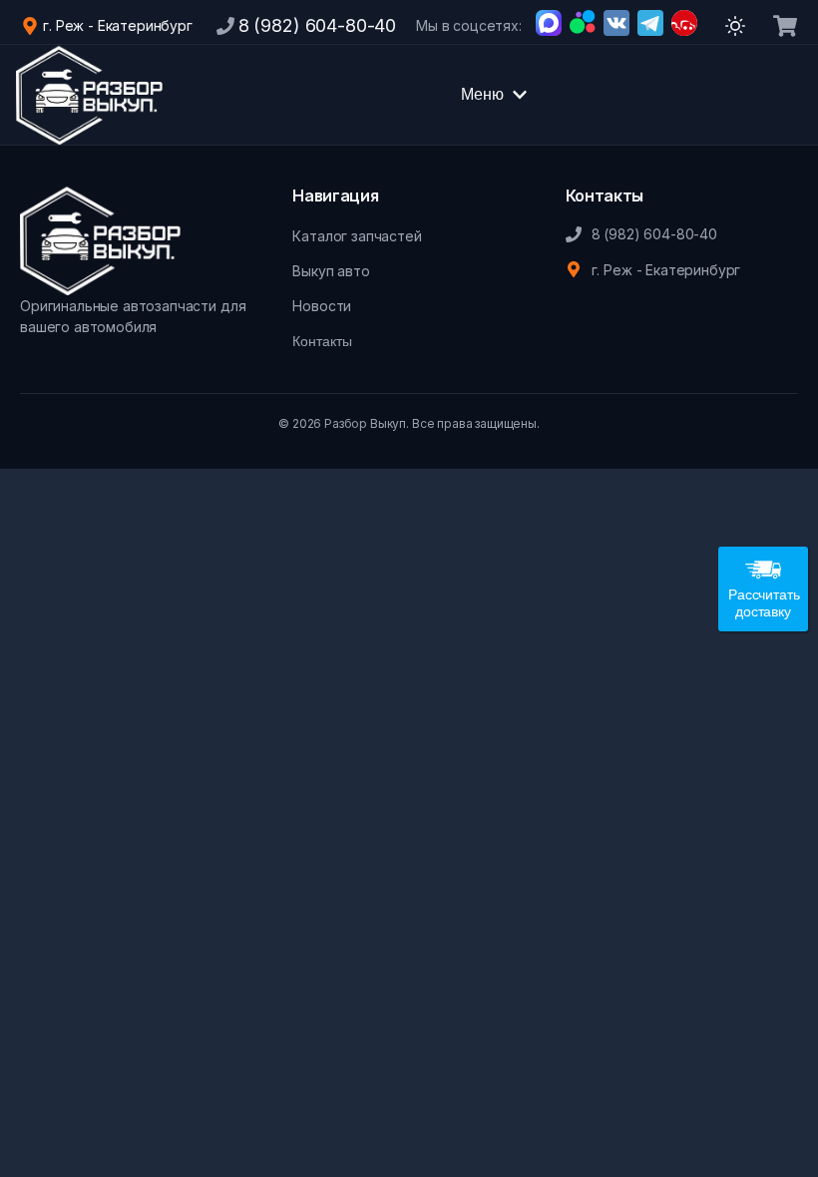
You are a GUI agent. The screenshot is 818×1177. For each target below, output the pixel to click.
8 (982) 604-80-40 (317, 25)
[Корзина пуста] (785, 26)
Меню (482, 94)
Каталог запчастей (356, 235)
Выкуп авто (330, 270)
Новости (321, 305)
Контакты (322, 341)
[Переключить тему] (735, 26)
